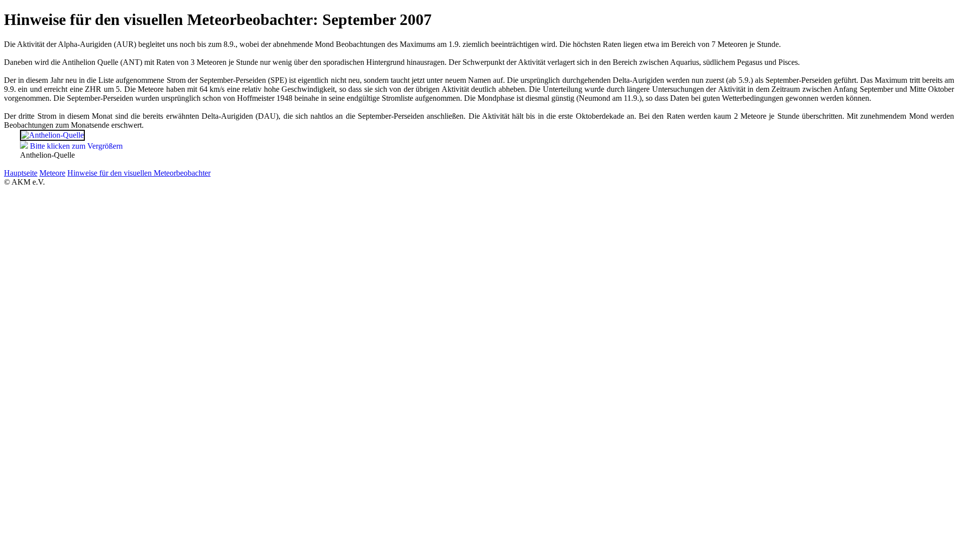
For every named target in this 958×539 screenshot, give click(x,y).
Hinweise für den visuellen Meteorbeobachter (139, 173)
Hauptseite (20, 173)
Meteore (52, 173)
